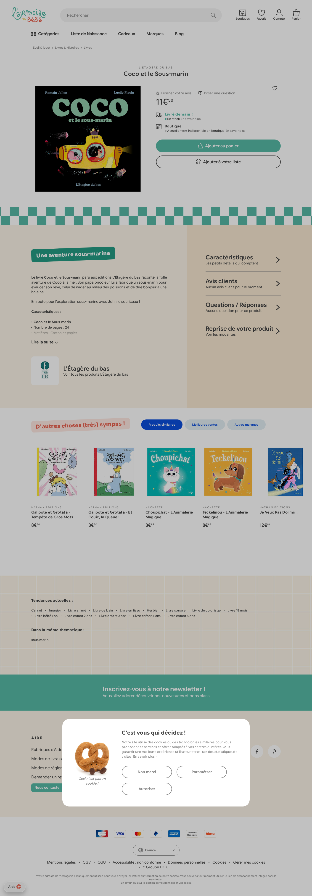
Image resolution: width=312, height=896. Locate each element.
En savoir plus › (145, 756)
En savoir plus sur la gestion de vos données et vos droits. (156, 882)
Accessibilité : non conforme (137, 862)
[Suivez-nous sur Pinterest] (274, 751)
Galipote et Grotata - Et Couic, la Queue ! (110, 514)
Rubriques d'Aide (46, 749)
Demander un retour (50, 777)
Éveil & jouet (41, 48)
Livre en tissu (130, 610)
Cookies (219, 862)
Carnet (36, 610)
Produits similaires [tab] (161, 425)
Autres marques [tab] (246, 425)
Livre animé (77, 610)
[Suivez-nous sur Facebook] (257, 751)
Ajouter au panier (221, 145)
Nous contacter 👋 (50, 787)
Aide (11, 887)
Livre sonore (175, 610)
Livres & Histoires (67, 48)
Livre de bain (103, 610)
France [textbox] (150, 850)
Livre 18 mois (237, 610)
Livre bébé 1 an (46, 616)
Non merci (147, 772)
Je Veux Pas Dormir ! (279, 512)
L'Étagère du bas (156, 67)
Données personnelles (187, 862)
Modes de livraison (48, 758)
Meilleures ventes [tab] (205, 425)
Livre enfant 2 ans (78, 616)
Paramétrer (202, 772)
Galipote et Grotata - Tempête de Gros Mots (52, 514)
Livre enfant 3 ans (112, 616)
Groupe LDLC (157, 867)
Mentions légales (61, 862)
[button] (216, 93)
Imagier (55, 610)
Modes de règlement (50, 767)
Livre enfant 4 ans (147, 616)
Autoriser (147, 789)
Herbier (153, 610)
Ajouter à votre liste (222, 161)
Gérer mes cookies (249, 862)
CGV (87, 862)
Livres (88, 48)
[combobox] (156, 850)
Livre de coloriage (206, 610)
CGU (102, 862)
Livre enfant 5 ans (181, 616)
